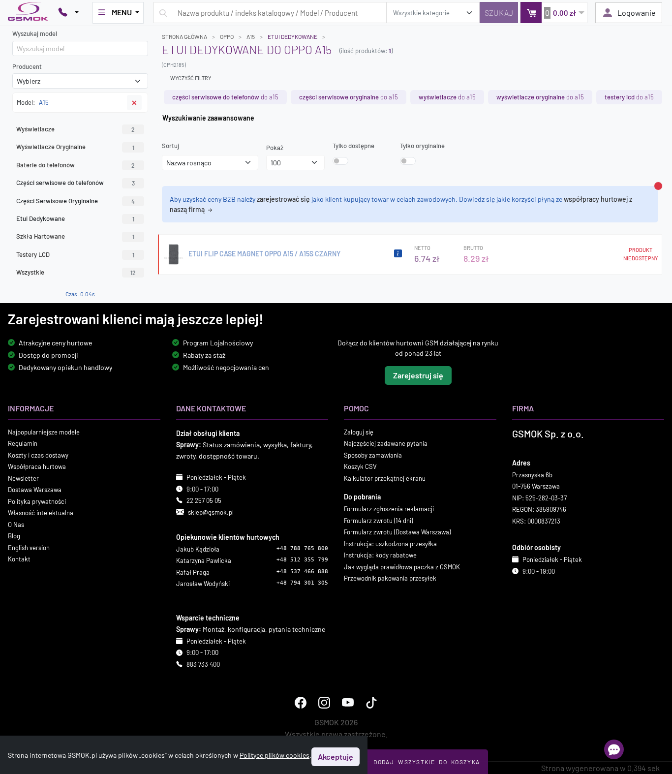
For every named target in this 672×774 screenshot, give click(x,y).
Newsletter (23, 478)
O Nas (16, 524)
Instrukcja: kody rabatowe (380, 555)
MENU (121, 12)
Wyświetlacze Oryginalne (75, 147)
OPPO (227, 36)
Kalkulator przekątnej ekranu (385, 478)
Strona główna (184, 36)
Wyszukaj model (34, 33)
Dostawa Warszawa (34, 490)
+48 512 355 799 (302, 560)
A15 (250, 36)
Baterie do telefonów (75, 165)
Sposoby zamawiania (373, 455)
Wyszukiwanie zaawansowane (208, 118)
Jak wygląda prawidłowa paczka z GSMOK (402, 567)
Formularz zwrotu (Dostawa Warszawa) (397, 532)
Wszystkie (76, 272)
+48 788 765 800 (302, 548)
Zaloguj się (358, 432)
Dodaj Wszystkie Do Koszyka (426, 761)
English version (29, 548)
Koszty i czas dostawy (38, 455)
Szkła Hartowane (75, 236)
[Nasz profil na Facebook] (300, 703)
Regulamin (22, 443)
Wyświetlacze (75, 129)
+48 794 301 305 (302, 583)
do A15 (225, 97)
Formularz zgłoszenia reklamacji (389, 509)
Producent (27, 66)
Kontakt (19, 559)
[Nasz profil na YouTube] (348, 703)
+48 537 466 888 (302, 571)
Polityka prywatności (37, 501)
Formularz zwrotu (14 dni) (378, 521)
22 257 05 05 (203, 500)
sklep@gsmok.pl (211, 512)
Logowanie (636, 12)
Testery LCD (75, 254)
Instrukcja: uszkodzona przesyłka (390, 544)
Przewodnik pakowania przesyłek (390, 578)
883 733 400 (203, 664)
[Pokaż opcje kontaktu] (68, 13)
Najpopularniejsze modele (44, 432)
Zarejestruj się (418, 375)
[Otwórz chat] (614, 749)
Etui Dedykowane (292, 36)
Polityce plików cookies (274, 755)
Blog (14, 536)
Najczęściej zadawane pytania (386, 443)
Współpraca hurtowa (37, 466)
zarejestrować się (283, 199)
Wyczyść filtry (190, 78)
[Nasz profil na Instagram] (324, 703)
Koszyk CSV (360, 466)
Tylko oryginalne (422, 146)
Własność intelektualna (40, 513)
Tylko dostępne (353, 146)
